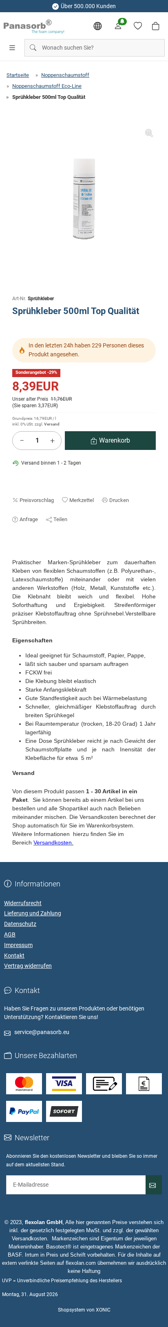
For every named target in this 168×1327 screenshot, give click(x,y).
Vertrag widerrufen (28, 966)
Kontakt (14, 955)
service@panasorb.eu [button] (41, 1032)
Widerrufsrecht (23, 903)
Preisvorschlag (37, 500)
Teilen (60, 519)
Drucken (119, 500)
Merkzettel (81, 500)
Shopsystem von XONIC (84, 1310)
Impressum (18, 945)
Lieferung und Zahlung (32, 913)
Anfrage (29, 519)
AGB (9, 934)
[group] (84, 198)
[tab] (16, 554)
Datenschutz (20, 924)
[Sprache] (97, 26)
